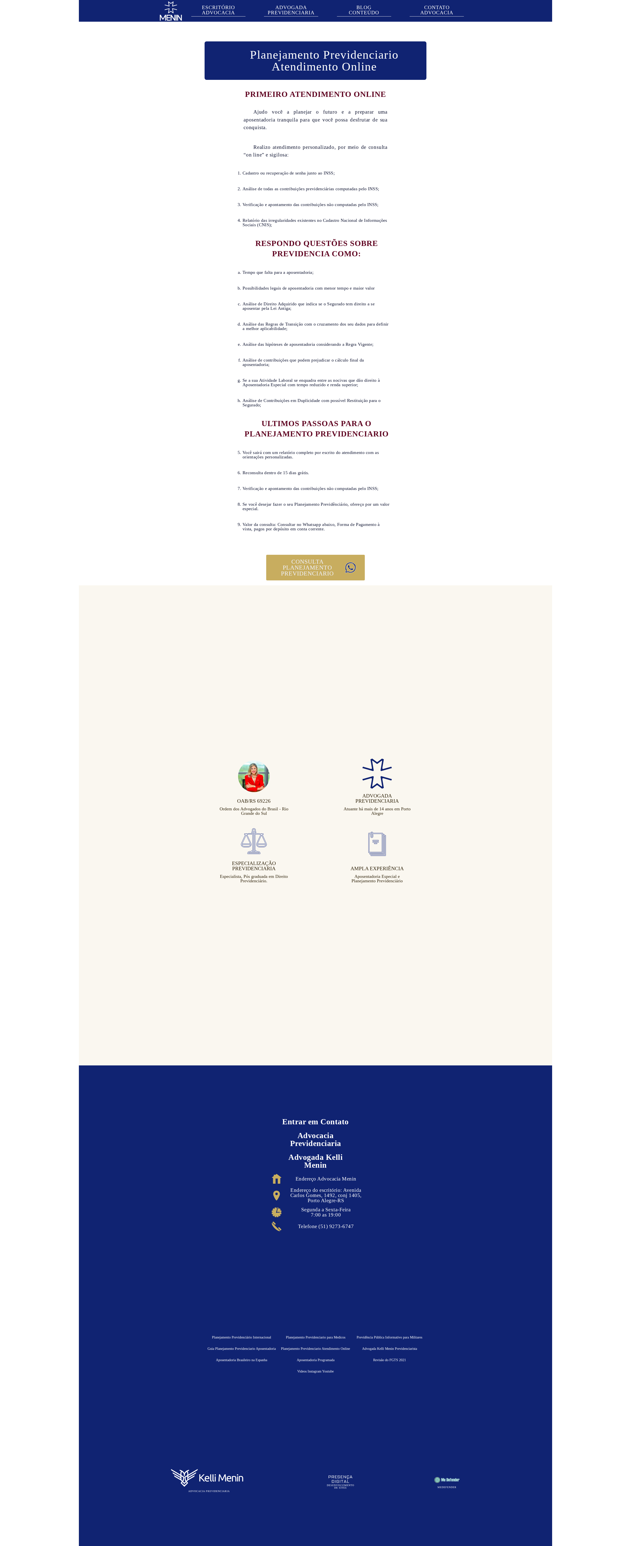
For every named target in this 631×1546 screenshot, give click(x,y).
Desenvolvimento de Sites (340, 1486)
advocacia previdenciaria (209, 1491)
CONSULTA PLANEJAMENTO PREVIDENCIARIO (307, 567)
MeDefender (447, 1487)
